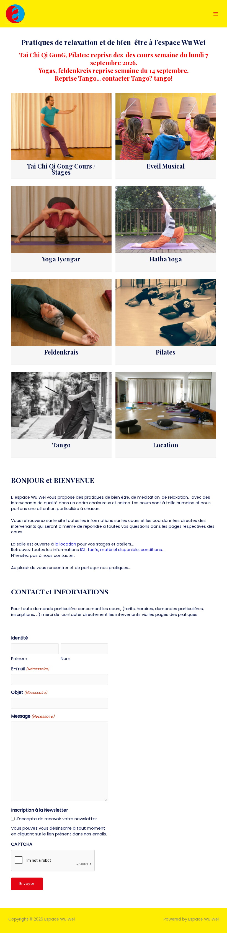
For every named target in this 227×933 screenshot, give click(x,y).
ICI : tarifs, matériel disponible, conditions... (122, 549)
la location (65, 544)
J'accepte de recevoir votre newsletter (56, 819)
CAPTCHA (21, 844)
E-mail (30, 669)
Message (33, 716)
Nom (65, 658)
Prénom (19, 658)
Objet (29, 692)
